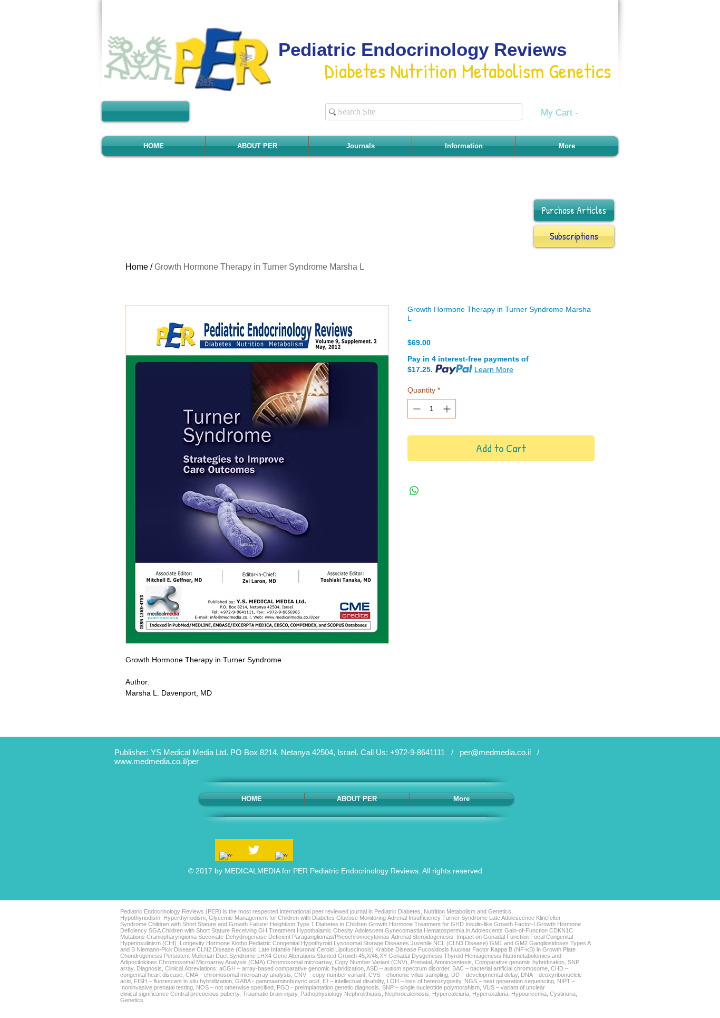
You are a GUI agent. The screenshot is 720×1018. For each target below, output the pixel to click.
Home (136, 266)
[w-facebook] (225, 858)
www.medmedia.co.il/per (156, 761)
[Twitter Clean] (253, 850)
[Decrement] (415, 408)
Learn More (493, 369)
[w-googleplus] (281, 858)
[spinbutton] (431, 408)
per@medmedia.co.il (495, 752)
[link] (566, 112)
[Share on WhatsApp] (414, 490)
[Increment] (447, 408)
